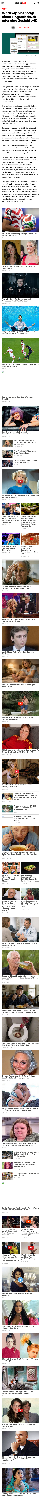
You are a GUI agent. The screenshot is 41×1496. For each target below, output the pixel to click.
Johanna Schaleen (24, 27)
